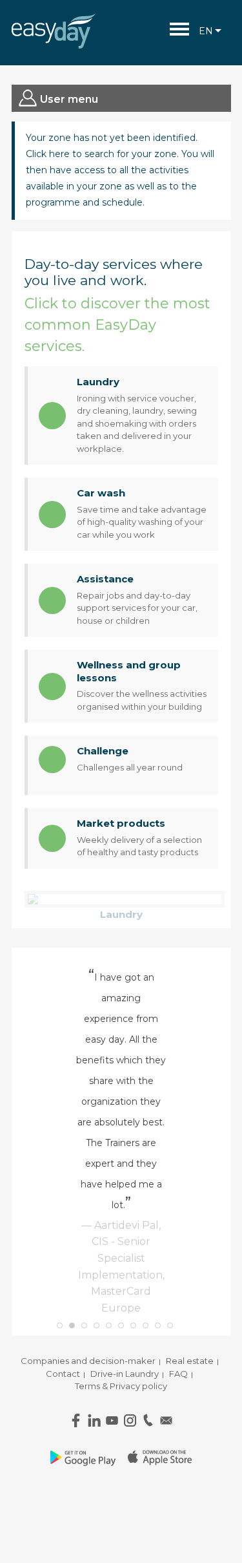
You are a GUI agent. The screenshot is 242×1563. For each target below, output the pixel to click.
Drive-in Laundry (124, 1373)
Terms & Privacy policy (121, 1386)
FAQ (178, 1373)
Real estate (190, 1361)
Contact (63, 1373)
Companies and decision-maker (88, 1361)
